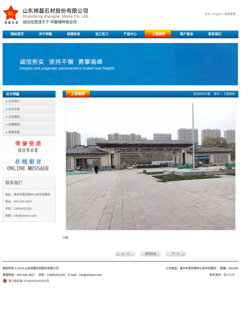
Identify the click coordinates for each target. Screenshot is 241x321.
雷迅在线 (229, 275)
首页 (216, 94)
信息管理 (230, 14)
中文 (207, 14)
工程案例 (229, 94)
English (217, 14)
